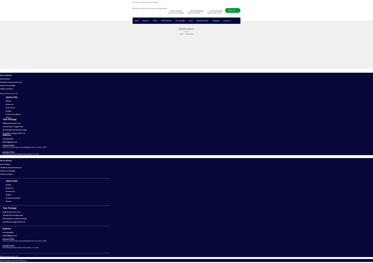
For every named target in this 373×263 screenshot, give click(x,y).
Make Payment (166, 21)
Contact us (227, 21)
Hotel (191, 21)
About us (146, 21)
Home (137, 21)
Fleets (155, 21)
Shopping (216, 21)
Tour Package (180, 21)
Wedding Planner (203, 21)
